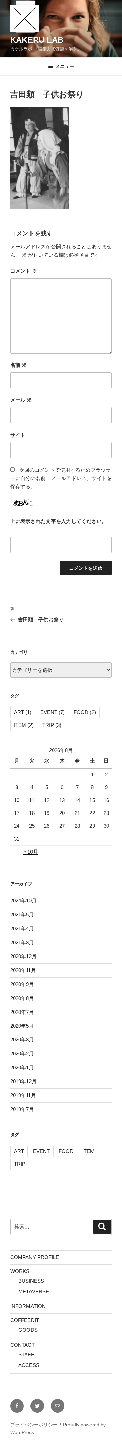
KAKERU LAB (36, 39)
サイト (17, 435)
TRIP (51, 725)
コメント (23, 271)
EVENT (52, 712)
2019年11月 (23, 1095)
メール (21, 400)
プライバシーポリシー (34, 1424)
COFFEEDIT (24, 1320)
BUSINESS (31, 1281)
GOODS (28, 1330)
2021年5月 (22, 914)
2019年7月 (22, 1109)
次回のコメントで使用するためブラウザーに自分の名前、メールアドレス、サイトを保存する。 (61, 478)
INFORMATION (28, 1306)
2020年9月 (22, 984)
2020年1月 (22, 1067)
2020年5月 (22, 1026)
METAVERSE (33, 1291)
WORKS (19, 1271)
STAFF (26, 1354)
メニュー (64, 66)
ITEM (24, 725)
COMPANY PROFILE (34, 1257)
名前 (18, 365)
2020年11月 (23, 970)
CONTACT (22, 1345)
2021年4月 (22, 928)
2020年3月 (22, 1039)
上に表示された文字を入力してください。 (58, 521)
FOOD (85, 712)
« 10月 (30, 852)
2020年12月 (23, 956)
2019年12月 (23, 1081)
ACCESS (28, 1365)
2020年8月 (22, 998)
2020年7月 (22, 1012)
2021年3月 (22, 942)
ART (23, 712)
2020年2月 (22, 1053)
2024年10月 (23, 901)
